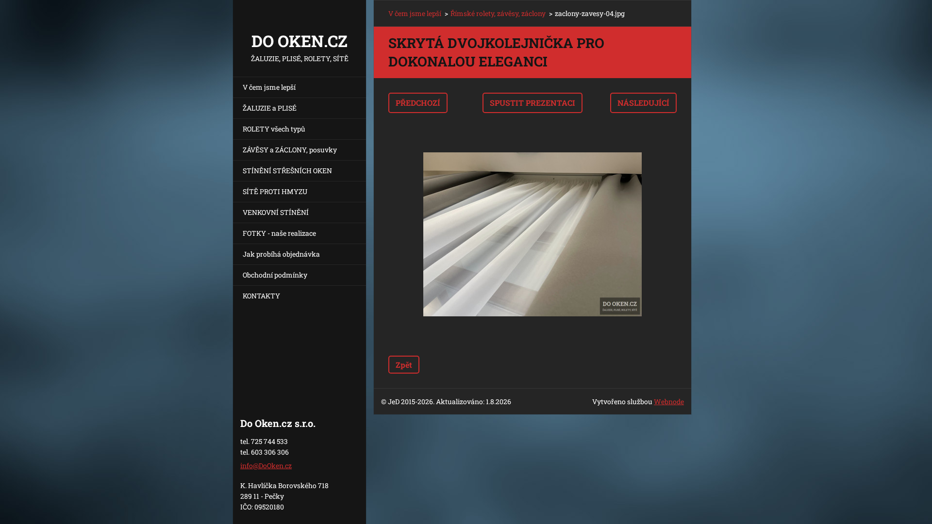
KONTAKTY (261, 295)
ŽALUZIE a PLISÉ (270, 108)
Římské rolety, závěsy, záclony (498, 13)
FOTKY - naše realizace (279, 233)
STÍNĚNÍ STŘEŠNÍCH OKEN (287, 170)
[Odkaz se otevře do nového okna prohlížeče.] (532, 234)
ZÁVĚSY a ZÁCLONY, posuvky (290, 149)
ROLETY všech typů (274, 128)
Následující (643, 103)
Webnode (669, 401)
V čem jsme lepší (269, 87)
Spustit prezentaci (532, 103)
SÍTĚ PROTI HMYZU (275, 191)
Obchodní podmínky (275, 274)
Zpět (404, 365)
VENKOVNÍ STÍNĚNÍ (276, 212)
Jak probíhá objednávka (281, 254)
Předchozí (418, 103)
